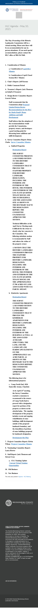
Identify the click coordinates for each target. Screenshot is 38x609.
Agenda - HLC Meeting (25, 476)
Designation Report (19, 297)
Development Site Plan (21, 437)
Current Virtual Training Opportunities (18, 464)
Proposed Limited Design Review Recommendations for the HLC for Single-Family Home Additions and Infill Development (20, 111)
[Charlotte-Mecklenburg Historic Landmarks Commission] (19, 8)
